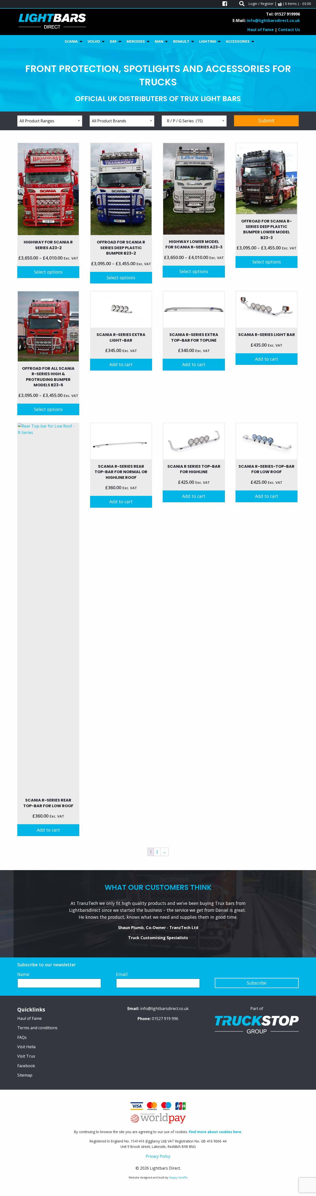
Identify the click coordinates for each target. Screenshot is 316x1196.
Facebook (26, 1065)
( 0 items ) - (296, 3)
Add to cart (121, 364)
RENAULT (181, 41)
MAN (159, 41)
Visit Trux (26, 1056)
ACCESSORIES (238, 41)
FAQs (22, 1037)
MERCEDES (136, 41)
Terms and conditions (37, 1027)
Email (122, 974)
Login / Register (261, 3)
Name (23, 974)
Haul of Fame (260, 29)
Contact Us (289, 29)
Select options (48, 272)
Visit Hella (26, 1046)
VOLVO (94, 41)
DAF (113, 41)
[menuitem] (72, 41)
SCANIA (71, 41)
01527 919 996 (165, 1018)
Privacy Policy (158, 1156)
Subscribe (256, 983)
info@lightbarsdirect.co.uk (273, 20)
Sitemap (24, 1075)
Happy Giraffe (178, 1177)
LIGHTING (207, 41)
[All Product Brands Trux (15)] (122, 121)
